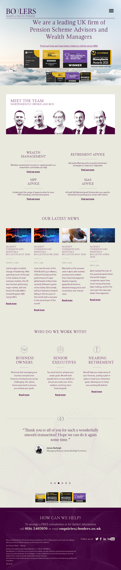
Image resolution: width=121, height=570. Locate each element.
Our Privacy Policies (12, 545)
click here (43, 556)
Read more (11, 303)
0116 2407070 (36, 528)
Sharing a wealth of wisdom (20, 16)
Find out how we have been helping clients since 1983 (69, 45)
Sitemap (23, 545)
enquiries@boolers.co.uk (80, 528)
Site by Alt (9, 564)
